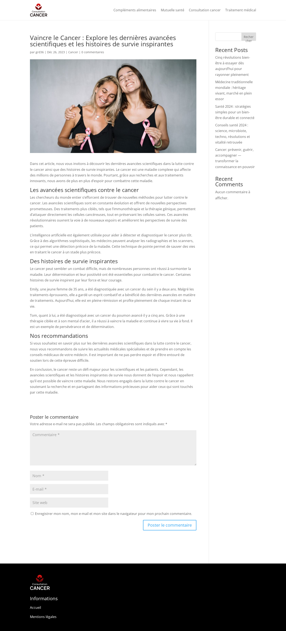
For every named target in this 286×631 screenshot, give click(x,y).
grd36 (40, 52)
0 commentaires (92, 52)
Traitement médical (240, 10)
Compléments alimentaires (134, 10)
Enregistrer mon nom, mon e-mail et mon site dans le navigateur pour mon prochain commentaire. (113, 513)
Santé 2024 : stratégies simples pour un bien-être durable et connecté (234, 112)
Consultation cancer (205, 10)
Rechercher (249, 38)
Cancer (73, 52)
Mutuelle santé (172, 10)
